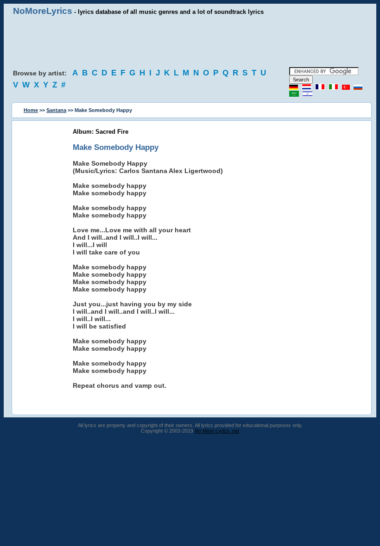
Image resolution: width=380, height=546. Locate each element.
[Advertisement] (190, 41)
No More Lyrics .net (217, 431)
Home (31, 110)
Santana (56, 110)
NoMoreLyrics (42, 11)
